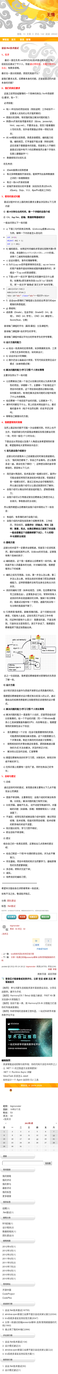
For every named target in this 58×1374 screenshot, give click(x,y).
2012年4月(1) (9, 1246)
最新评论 (6, 1187)
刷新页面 (42, 973)
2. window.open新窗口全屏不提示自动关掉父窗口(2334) (29, 1314)
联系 (22, 39)
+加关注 (5, 933)
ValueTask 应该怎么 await (15, 1075)
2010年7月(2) (9, 1266)
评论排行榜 (7, 1335)
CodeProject (8, 1293)
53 (11, 1112)
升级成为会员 (42, 948)
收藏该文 (33, 916)
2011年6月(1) (9, 1258)
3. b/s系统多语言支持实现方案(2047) (20, 1318)
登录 (41, 978)
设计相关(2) (8, 1227)
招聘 (6, 1208)
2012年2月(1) (9, 1254)
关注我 (22, 916)
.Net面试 (11, 905)
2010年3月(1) (9, 1278)
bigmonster (14, 925)
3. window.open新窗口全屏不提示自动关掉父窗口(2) (27, 1349)
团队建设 (11, 900)
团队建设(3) (8, 1235)
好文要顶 (11, 916)
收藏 (50, 969)
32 (11, 1115)
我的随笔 (6, 1175)
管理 (28, 39)
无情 (51, 15)
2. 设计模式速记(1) (11, 1370)
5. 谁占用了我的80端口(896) (16, 1329)
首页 (13, 39)
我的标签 (6, 1191)
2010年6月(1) (9, 1270)
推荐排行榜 (7, 1359)
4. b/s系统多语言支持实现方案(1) (18, 1353)
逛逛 (50, 978)
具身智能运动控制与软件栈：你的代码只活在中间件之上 (30, 1064)
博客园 (5, 39)
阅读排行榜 (7, 1303)
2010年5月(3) (9, 1274)
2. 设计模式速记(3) (11, 1345)
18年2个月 (15, 1109)
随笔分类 (7, 1217)
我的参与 (6, 1183)
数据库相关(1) (9, 1231)
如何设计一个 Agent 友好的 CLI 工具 (21, 1079)
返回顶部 (52, 973)
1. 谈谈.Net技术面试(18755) (16, 1310)
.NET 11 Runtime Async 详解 (17, 1071)
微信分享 (45, 916)
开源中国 (6, 1289)
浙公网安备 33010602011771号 (28, 1089)
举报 (54, 969)
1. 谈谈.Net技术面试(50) (14, 1366)
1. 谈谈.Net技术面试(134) (14, 1341)
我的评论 (6, 1179)
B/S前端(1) (7, 1223)
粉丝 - (13, 928)
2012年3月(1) (9, 1250)
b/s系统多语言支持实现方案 (22, 953)
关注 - (21, 928)
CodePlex (7, 1297)
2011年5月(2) (9, 1262)
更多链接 (6, 1195)
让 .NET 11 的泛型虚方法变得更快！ (20, 1068)
